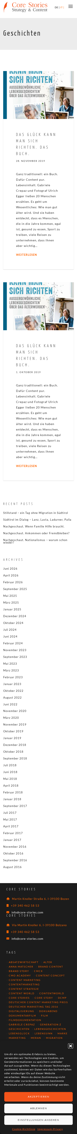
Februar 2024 (13, 643)
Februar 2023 (13, 677)
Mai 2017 (10, 819)
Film (44, 1015)
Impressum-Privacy (50, 1129)
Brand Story (19, 971)
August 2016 (12, 867)
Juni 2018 (10, 772)
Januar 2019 (12, 738)
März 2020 (11, 717)
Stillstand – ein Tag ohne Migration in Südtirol (35, 513)
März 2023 (11, 670)
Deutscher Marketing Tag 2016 (33, 1006)
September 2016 (15, 860)
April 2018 (11, 785)
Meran (36, 1038)
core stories (19, 998)
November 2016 (15, 846)
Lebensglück (19, 1033)
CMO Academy (20, 975)
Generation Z (50, 1024)
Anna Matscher (21, 966)
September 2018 (15, 758)
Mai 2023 (10, 663)
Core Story (44, 998)
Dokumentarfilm (22, 1015)
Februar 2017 (13, 833)
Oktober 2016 (13, 853)
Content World (21, 993)
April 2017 (11, 826)
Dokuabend (48, 1011)
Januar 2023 (12, 684)
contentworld (51, 993)
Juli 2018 (10, 765)
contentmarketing (24, 984)
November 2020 (15, 711)
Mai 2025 (10, 595)
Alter (47, 962)
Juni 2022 (10, 704)
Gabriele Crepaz (22, 1024)
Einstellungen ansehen (38, 1119)
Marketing (17, 1038)
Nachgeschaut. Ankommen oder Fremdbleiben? (36, 533)
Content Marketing (25, 980)
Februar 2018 (13, 792)
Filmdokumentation (25, 1020)
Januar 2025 (12, 609)
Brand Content (50, 966)
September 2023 (15, 657)
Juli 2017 (10, 812)
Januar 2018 (12, 799)
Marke (63, 1033)
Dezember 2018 (14, 745)
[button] (70, 1046)
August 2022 (12, 697)
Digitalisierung (21, 1011)
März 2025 (11, 602)
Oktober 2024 (13, 623)
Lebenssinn (44, 1033)
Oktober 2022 (13, 690)
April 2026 (11, 575)
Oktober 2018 (13, 751)
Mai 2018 (10, 778)
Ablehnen (38, 1108)
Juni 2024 (10, 636)
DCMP (62, 998)
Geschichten (19, 1029)
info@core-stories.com (27, 912)
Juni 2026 (10, 568)
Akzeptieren (38, 1096)
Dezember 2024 (14, 616)
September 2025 (15, 589)
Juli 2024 (10, 629)
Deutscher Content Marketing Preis (38, 1002)
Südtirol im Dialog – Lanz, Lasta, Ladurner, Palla (37, 519)
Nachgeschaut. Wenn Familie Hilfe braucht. (34, 526)
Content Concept (50, 975)
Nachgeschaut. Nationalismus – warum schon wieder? (35, 541)
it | (62, 7)
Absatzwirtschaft (23, 962)
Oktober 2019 (13, 731)
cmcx (38, 971)
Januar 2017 (12, 840)
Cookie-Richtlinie (23, 1129)
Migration (54, 1038)
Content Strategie (24, 989)
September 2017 (15, 806)
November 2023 (15, 650)
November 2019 (15, 724)
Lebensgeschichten (50, 1029)
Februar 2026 (13, 582)
